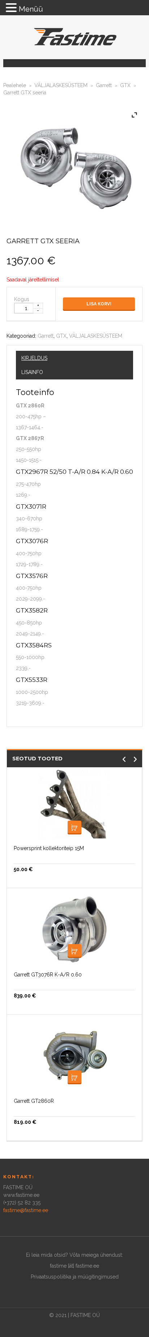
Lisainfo (32, 372)
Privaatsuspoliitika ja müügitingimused (75, 1277)
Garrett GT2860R (34, 1101)
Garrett (104, 85)
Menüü (31, 9)
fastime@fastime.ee (25, 1210)
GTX (125, 85)
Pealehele (14, 85)
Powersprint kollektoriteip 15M (49, 848)
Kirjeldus (34, 358)
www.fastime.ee (21, 1195)
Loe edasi (74, 827)
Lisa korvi (98, 303)
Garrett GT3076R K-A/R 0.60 (48, 975)
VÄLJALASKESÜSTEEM (61, 85)
